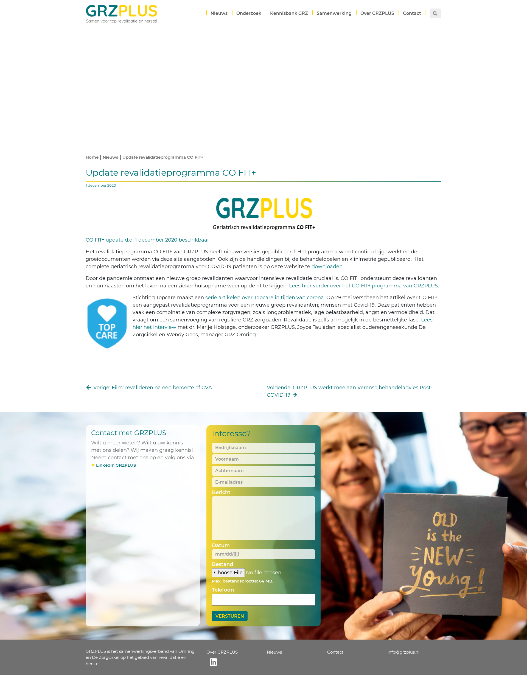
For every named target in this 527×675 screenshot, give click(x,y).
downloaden (327, 267)
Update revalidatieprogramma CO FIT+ (162, 157)
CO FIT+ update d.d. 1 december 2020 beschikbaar (148, 240)
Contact (412, 13)
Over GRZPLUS (377, 13)
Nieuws (219, 13)
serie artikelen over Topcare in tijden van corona (264, 298)
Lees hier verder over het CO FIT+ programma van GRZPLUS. (364, 286)
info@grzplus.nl (403, 652)
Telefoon (223, 590)
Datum (221, 545)
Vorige (152, 388)
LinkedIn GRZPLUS (116, 465)
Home (92, 157)
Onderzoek (248, 13)
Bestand (222, 564)
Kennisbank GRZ (289, 13)
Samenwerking (334, 13)
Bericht (221, 492)
